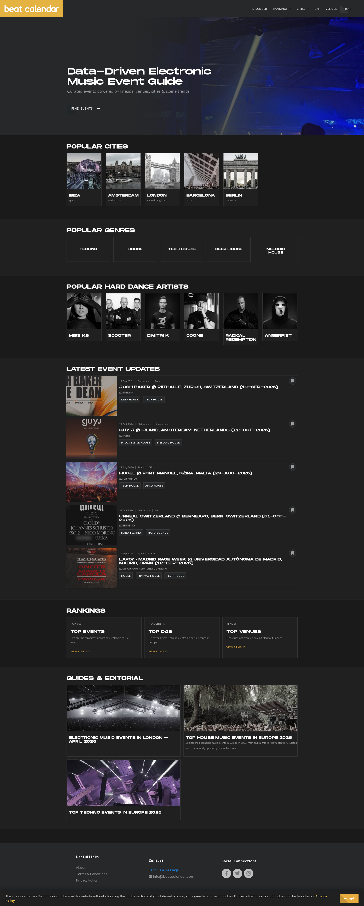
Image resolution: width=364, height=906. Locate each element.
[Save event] (292, 381)
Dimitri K (158, 336)
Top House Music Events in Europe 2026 (239, 738)
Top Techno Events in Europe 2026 (115, 813)
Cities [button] (301, 9)
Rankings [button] (281, 9)
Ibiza (75, 196)
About (81, 867)
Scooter (119, 336)
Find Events (84, 108)
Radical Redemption (241, 338)
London (157, 196)
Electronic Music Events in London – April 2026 (118, 740)
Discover (259, 9)
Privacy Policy (87, 880)
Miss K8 (79, 336)
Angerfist (278, 336)
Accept (349, 898)
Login (348, 9)
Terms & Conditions (91, 874)
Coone (194, 336)
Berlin (234, 196)
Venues (331, 9)
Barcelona (200, 196)
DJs (317, 9)
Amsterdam (123, 196)
